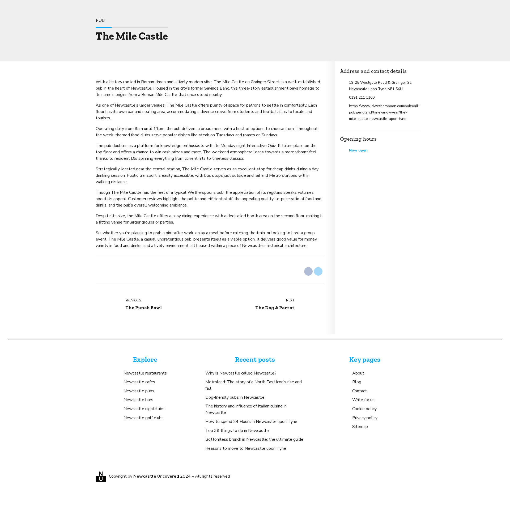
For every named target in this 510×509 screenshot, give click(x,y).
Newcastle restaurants (145, 373)
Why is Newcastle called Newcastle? (241, 373)
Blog (356, 382)
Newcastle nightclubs (144, 409)
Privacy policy (364, 418)
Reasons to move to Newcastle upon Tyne (245, 448)
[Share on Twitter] (318, 271)
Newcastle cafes (139, 382)
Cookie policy (364, 409)
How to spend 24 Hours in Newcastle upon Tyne (251, 421)
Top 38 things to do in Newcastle (237, 431)
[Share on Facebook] (308, 271)
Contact (359, 391)
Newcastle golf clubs (144, 418)
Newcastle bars (138, 400)
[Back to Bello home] (101, 476)
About (358, 373)
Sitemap (360, 427)
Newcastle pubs (139, 391)
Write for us (363, 400)
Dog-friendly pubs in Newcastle (235, 397)
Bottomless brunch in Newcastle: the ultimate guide (254, 439)
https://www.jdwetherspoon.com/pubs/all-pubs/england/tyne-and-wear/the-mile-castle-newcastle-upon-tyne (381, 112)
